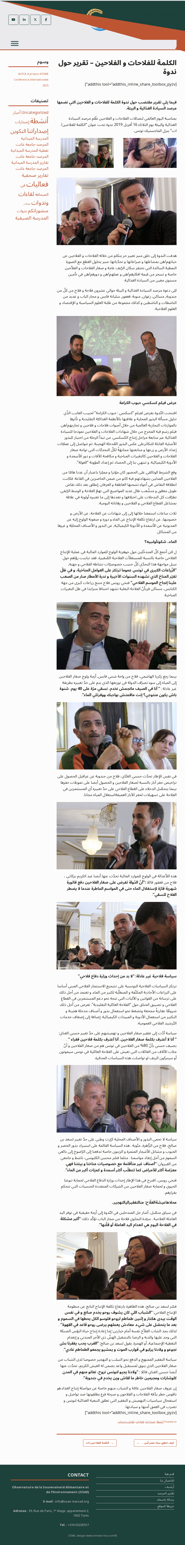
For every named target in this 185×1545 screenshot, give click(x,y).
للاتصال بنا (167, 1481)
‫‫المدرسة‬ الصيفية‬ (31, 218)
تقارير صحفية (35, 175)
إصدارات (22, 122)
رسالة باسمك (165, 1500)
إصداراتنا (150, 1422)
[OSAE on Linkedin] (24, 20)
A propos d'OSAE (37, 74)
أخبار (16, 112)
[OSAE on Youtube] (13, 20)
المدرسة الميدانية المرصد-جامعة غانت (32, 141)
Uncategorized (34, 112)
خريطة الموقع (165, 1507)
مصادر (27, 203)
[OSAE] (128, 19)
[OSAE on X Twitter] (35, 20)
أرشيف (169, 1487)
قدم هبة (169, 1474)
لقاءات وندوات (126, 1422)
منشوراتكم (38, 211)
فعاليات (140, 1422)
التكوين (18, 131)
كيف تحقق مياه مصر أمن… (155, 1443)
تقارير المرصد (165, 1494)
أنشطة (160, 1422)
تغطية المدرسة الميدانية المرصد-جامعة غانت (29, 153)
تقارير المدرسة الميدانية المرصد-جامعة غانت (29, 165)
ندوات (22, 211)
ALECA (22, 74)
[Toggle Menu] (15, 43)
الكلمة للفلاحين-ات (100, 1443)
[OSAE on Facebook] (46, 20)
